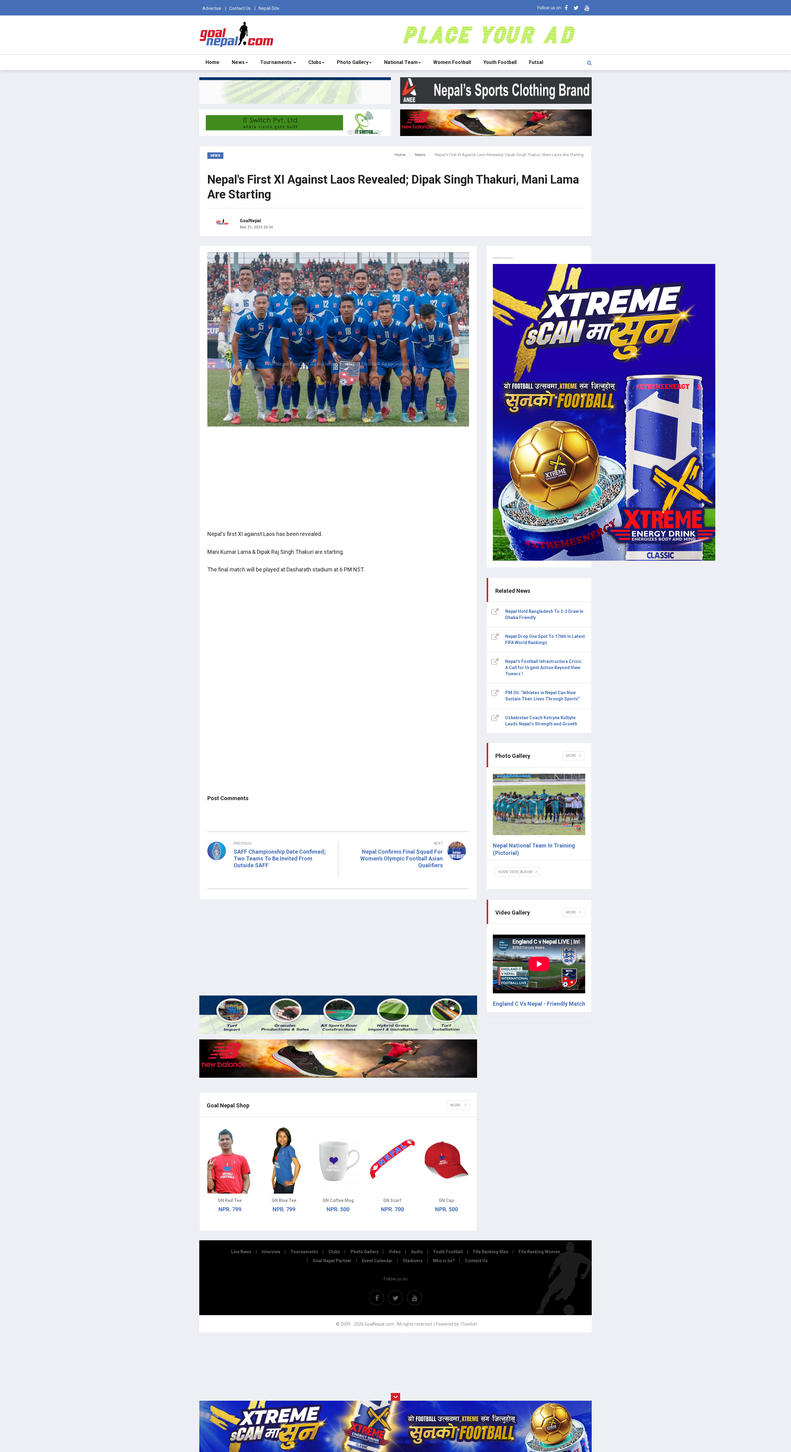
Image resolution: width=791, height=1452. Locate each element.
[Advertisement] (338, 482)
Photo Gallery (353, 62)
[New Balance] (338, 1076)
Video (395, 1251)
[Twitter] (576, 8)
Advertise (211, 8)
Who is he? (444, 1260)
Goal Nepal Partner (332, 1260)
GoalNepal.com (237, 34)
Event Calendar (377, 1260)
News (238, 62)
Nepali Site (269, 8)
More (456, 1105)
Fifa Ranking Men (490, 1251)
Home (212, 62)
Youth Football (500, 62)
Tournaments (276, 62)
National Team (401, 62)
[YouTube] (587, 8)
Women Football (452, 62)
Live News (241, 1251)
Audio (417, 1251)
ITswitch (469, 1324)
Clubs (314, 62)
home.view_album (515, 872)
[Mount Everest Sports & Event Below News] (338, 1032)
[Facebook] (566, 8)
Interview (271, 1251)
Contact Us (240, 8)
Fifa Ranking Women (539, 1251)
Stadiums (413, 1260)
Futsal (536, 62)
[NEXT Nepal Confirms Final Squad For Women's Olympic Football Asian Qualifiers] (407, 876)
